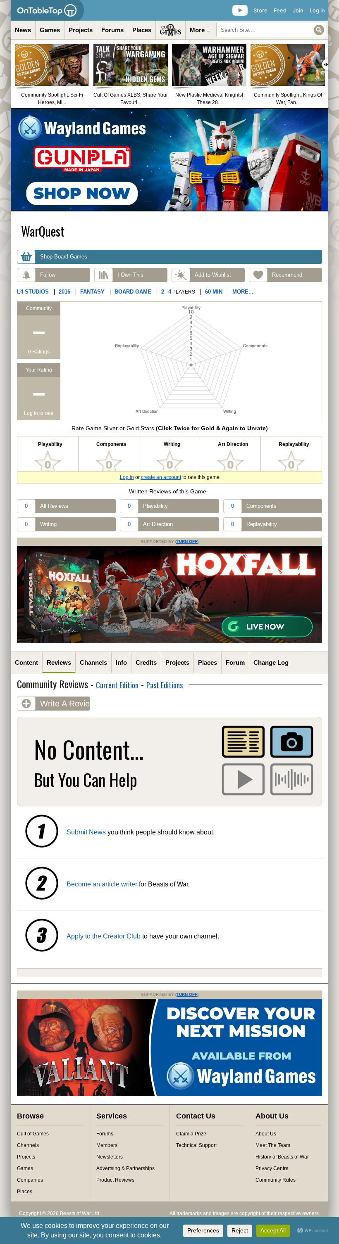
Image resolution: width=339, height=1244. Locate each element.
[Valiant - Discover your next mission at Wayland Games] (169, 1094)
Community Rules (275, 1180)
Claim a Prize (191, 1134)
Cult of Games (33, 1134)
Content (26, 662)
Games (50, 29)
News (23, 29)
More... (242, 292)
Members (106, 1145)
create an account (161, 477)
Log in (317, 10)
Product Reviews (115, 1180)
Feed (280, 10)
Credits (146, 662)
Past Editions (164, 685)
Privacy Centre (272, 1168)
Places (141, 29)
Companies (30, 1180)
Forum (235, 662)
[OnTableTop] (47, 10)
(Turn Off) (186, 541)
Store (260, 10)
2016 (64, 292)
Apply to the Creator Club (104, 936)
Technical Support (196, 1145)
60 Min (213, 292)
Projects (81, 29)
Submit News (86, 832)
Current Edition (117, 685)
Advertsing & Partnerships (125, 1168)
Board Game (133, 292)
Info (121, 662)
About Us (265, 1134)
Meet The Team (272, 1145)
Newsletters (109, 1157)
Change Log (271, 662)
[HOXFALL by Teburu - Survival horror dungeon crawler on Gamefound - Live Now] (169, 642)
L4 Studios (33, 292)
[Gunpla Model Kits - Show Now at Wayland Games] (169, 160)
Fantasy (92, 292)
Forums (112, 29)
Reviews (59, 662)
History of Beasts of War (282, 1157)
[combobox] (271, 30)
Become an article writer (102, 884)
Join (298, 10)
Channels (93, 662)
